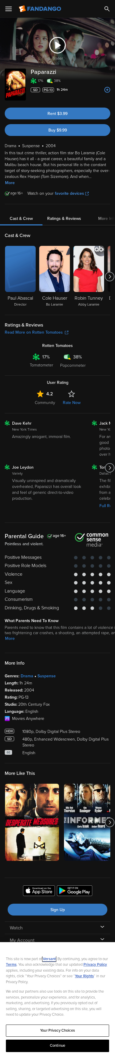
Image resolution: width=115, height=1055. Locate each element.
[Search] (107, 9)
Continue (57, 1045)
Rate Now (71, 402)
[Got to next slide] (109, 277)
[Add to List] (107, 90)
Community (45, 402)
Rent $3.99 (57, 113)
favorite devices (69, 193)
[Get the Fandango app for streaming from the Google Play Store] (75, 891)
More (10, 182)
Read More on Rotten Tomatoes (34, 332)
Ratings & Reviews (64, 218)
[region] (57, 998)
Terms (11, 964)
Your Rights (84, 976)
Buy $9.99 (57, 130)
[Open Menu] (8, 9)
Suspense (46, 676)
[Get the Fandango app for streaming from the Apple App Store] (39, 891)
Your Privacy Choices (57, 1030)
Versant (49, 959)
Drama (27, 676)
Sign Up (57, 909)
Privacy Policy (95, 964)
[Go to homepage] (41, 9)
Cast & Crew (21, 218)
